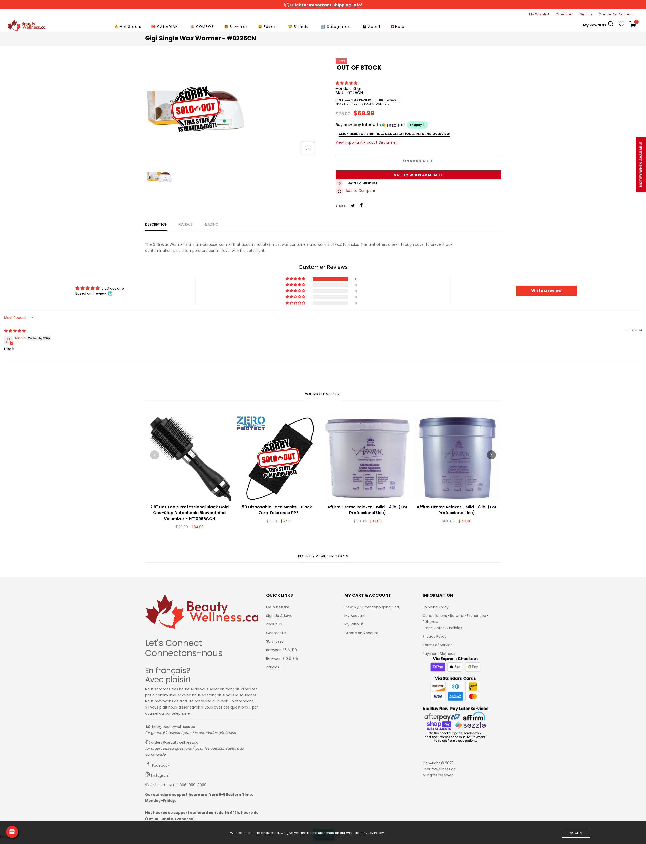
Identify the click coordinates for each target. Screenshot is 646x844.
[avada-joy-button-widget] (12, 832)
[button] (347, 83)
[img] (15, 330)
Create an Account (361, 632)
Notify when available (418, 174)
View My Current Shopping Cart (371, 607)
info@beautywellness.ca (173, 726)
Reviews (185, 224)
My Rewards (594, 25)
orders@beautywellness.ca (174, 742)
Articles (272, 667)
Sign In (586, 14)
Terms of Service (438, 644)
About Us (274, 624)
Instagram (159, 775)
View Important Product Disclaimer (366, 142)
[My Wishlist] (621, 25)
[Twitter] (352, 206)
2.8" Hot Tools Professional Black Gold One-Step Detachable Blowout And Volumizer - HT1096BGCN (189, 513)
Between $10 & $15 (282, 658)
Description (156, 224)
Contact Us (276, 632)
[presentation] (154, 454)
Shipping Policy (436, 607)
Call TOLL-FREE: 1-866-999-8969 (178, 784)
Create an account (616, 14)
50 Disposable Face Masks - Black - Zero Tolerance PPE (278, 510)
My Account (355, 615)
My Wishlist (539, 14)
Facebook (160, 765)
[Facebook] (361, 205)
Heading (211, 224)
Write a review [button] (546, 290)
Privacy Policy (434, 636)
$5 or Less (274, 641)
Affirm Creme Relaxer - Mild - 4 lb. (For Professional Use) (367, 510)
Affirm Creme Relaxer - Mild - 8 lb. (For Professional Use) (457, 510)
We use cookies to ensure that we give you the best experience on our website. (295, 833)
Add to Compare (360, 190)
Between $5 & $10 (281, 649)
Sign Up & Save (279, 615)
